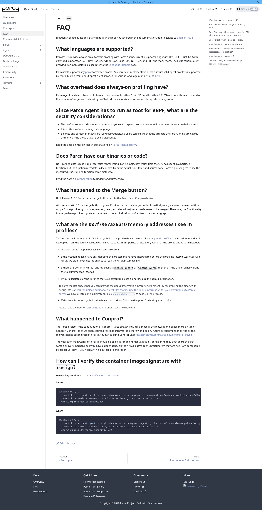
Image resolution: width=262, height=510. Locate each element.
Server (6, 44)
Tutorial (55, 9)
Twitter (210, 9)
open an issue (185, 37)
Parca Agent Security (124, 144)
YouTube (138, 491)
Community (9, 72)
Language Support (119, 65)
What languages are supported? (223, 20)
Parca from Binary (93, 486)
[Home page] (59, 18)
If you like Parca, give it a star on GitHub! (131, 2)
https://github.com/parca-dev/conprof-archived (164, 334)
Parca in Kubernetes (95, 496)
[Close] (258, 2)
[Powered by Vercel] (195, 486)
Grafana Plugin (11, 61)
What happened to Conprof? (222, 56)
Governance (10, 66)
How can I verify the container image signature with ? (225, 62)
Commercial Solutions (15, 39)
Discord (225, 9)
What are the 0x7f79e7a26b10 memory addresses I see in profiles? (226, 50)
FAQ (5, 33)
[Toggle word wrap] (192, 391)
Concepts (8, 28)
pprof (88, 72)
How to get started (94, 481)
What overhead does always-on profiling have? (227, 26)
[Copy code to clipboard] (197, 391)
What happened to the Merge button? (226, 44)
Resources (9, 77)
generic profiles (162, 238)
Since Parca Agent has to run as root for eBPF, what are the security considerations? (229, 34)
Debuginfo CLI (11, 55)
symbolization (85, 179)
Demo (44, 9)
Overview (8, 17)
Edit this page (68, 443)
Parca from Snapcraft (95, 491)
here (157, 76)
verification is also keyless (106, 375)
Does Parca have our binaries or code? (226, 39)
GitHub (195, 9)
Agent (6, 50)
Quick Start (30, 9)
